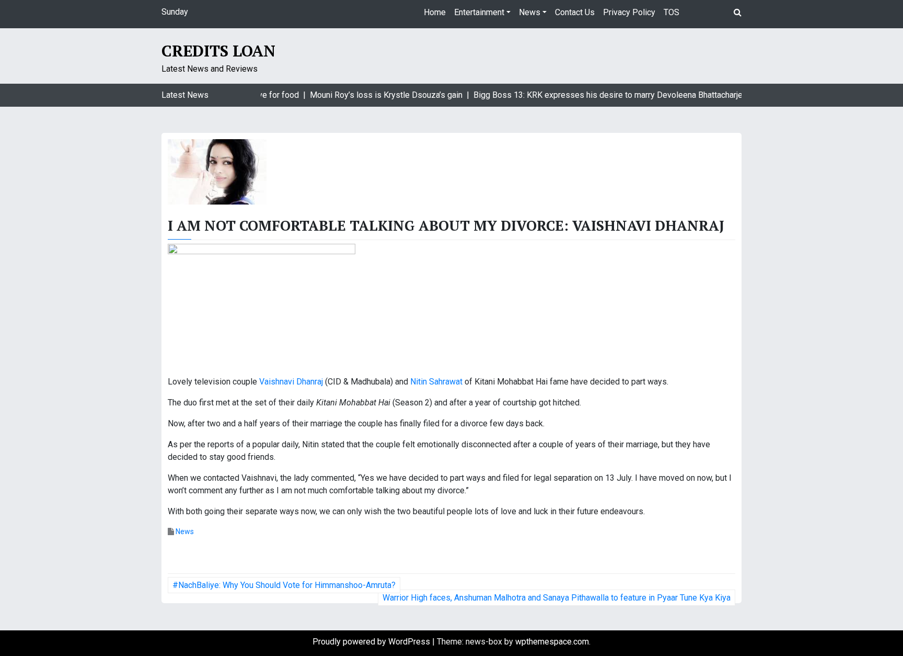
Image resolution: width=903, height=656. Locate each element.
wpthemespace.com (552, 642)
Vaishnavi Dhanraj (291, 382)
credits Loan (218, 50)
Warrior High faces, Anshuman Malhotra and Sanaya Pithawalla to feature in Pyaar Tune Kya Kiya (557, 598)
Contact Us (575, 12)
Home (435, 12)
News (529, 12)
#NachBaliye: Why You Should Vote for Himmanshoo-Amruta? (284, 585)
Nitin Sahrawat (436, 382)
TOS (671, 12)
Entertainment (479, 12)
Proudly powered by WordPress (372, 642)
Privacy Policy (629, 12)
